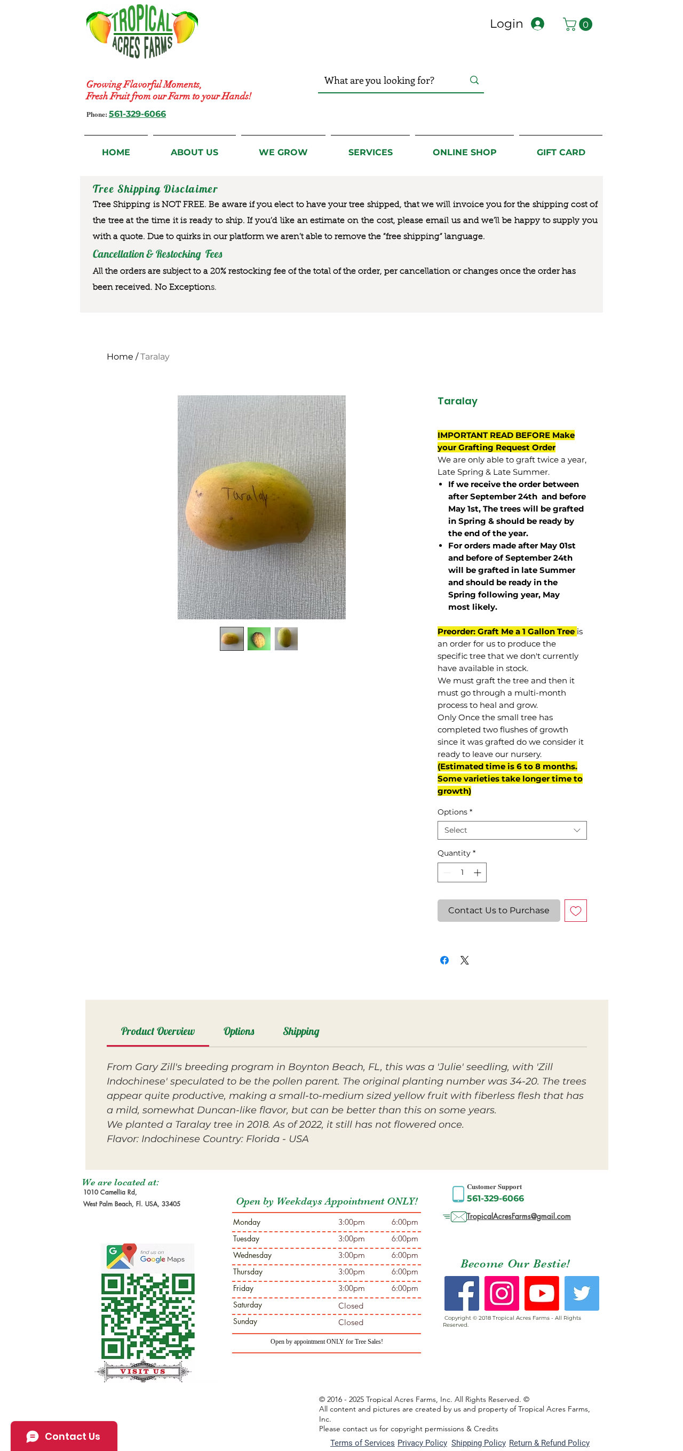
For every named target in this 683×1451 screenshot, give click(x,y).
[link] (158, 1031)
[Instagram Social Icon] (502, 1293)
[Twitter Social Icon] (582, 1293)
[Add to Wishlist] (576, 910)
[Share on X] (464, 960)
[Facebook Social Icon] (461, 1293)
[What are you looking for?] (474, 80)
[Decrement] (445, 872)
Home (120, 357)
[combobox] (512, 830)
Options (455, 812)
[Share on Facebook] (444, 960)
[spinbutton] (462, 872)
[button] (579, 24)
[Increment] (478, 872)
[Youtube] (542, 1293)
